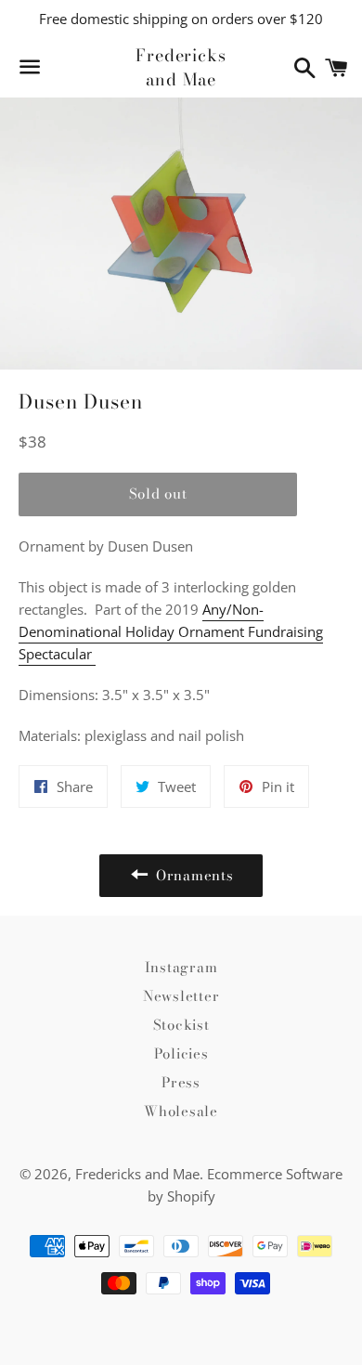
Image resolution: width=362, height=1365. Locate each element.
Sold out (158, 493)
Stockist (181, 1024)
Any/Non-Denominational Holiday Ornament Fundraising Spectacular (171, 631)
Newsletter (181, 996)
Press (181, 1082)
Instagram (181, 967)
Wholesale (181, 1111)
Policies (181, 1053)
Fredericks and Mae (181, 67)
